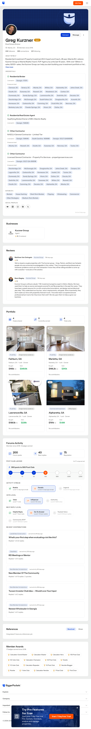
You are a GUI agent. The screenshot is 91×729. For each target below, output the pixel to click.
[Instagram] (18, 207)
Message (76, 35)
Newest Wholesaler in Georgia (23, 609)
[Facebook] (23, 207)
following (35, 51)
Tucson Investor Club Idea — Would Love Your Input (32, 591)
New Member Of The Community (24, 573)
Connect (65, 35)
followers (10, 51)
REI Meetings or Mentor (19, 555)
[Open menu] (87, 3)
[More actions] (84, 35)
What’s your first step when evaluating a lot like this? (33, 537)
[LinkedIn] (13, 207)
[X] (28, 207)
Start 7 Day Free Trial (61, 716)
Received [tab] (71, 629)
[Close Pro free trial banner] (77, 707)
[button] (45, 716)
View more (9, 67)
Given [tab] (80, 629)
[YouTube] (7, 207)
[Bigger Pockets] (3, 3)
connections (23, 51)
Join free (78, 3)
